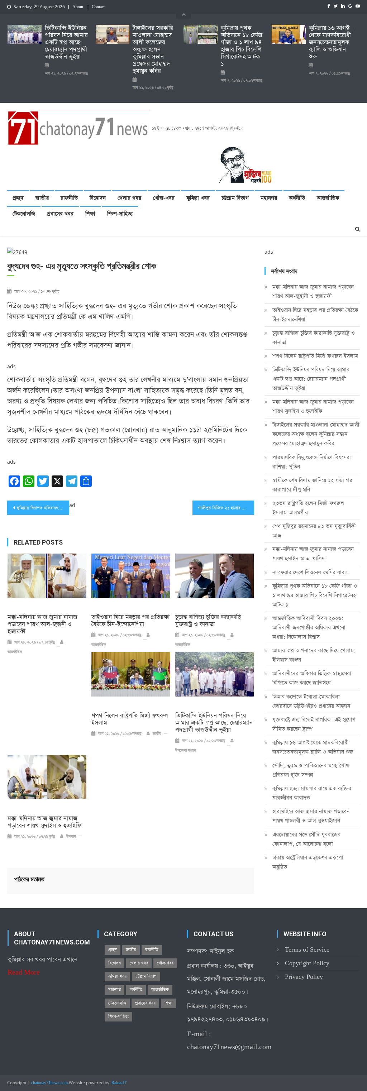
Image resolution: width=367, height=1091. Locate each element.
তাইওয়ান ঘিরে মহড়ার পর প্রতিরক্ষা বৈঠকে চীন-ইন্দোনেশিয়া (130, 621)
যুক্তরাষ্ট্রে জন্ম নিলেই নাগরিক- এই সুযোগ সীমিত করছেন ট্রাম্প (314, 724)
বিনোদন (98, 198)
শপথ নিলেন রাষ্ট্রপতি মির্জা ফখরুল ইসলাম (129, 719)
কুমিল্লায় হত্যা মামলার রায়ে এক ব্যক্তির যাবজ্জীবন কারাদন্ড (311, 793)
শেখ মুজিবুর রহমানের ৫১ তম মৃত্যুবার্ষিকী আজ (314, 530)
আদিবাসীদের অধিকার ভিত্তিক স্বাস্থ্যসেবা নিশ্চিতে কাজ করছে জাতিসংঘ (311, 678)
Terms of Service (307, 949)
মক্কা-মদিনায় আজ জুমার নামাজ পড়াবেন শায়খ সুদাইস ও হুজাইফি (44, 822)
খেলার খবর (129, 198)
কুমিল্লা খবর (198, 198)
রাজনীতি (69, 198)
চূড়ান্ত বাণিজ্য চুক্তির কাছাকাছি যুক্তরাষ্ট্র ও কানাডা (208, 621)
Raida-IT (119, 1083)
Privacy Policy (304, 977)
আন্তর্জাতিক (328, 198)
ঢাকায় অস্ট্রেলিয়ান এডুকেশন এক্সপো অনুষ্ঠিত (307, 862)
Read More (24, 972)
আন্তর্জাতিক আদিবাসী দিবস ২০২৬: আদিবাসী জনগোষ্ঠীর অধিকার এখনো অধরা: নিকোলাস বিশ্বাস (308, 627)
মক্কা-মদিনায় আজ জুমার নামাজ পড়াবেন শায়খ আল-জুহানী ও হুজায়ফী (42, 624)
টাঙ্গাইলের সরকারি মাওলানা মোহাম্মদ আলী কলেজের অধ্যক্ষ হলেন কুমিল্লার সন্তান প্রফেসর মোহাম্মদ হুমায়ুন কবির (153, 50)
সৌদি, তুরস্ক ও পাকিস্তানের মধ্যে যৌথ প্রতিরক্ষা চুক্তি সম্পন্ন (310, 770)
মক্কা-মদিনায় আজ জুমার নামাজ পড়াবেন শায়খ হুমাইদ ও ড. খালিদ (313, 553)
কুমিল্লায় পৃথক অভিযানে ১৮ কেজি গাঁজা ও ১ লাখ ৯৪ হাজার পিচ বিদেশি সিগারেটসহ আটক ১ (241, 46)
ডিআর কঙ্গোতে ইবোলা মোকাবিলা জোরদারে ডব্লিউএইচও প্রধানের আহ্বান (311, 701)
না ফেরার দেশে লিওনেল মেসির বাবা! (310, 572)
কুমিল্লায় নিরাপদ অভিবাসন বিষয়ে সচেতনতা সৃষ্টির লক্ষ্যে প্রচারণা (42, 508)
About (77, 7)
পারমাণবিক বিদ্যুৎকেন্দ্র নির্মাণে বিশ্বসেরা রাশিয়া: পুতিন (311, 462)
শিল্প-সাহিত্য (120, 213)
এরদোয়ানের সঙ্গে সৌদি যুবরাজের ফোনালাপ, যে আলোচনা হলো (306, 839)
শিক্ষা (90, 213)
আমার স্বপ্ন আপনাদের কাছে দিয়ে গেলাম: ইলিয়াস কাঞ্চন (314, 655)
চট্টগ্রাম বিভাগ (235, 198)
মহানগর (269, 198)
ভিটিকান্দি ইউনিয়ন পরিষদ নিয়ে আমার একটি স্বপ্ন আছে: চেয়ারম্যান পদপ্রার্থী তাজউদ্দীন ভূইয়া (66, 43)
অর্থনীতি (297, 198)
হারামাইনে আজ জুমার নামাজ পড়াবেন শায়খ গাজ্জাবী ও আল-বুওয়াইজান (310, 816)
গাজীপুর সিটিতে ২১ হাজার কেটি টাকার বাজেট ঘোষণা (226, 508)
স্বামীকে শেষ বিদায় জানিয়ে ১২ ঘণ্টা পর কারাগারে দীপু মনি (312, 485)
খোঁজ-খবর (164, 198)
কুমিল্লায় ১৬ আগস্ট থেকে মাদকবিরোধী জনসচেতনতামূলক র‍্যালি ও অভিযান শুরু (330, 43)
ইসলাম (71, 836)
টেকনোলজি (24, 213)
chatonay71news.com (49, 1083)
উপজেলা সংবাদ (185, 750)
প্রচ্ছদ (18, 198)
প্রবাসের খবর (60, 213)
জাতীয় (42, 198)
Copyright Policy (307, 963)
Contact (98, 7)
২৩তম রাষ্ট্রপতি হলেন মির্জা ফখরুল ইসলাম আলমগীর (308, 507)
